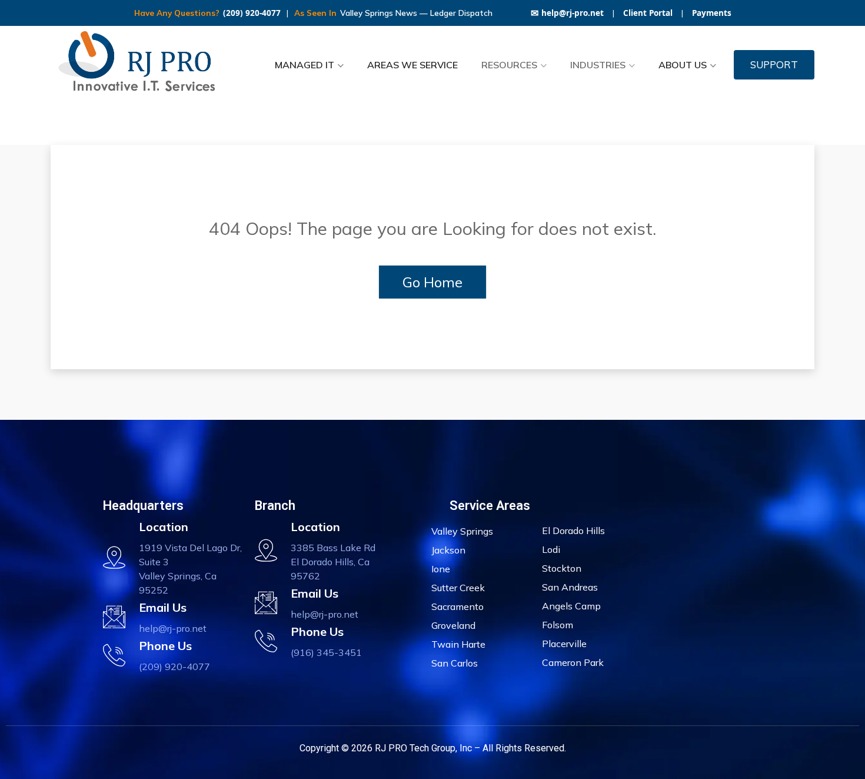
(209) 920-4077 (252, 13)
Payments (711, 13)
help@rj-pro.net (567, 13)
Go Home (432, 282)
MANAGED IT (304, 65)
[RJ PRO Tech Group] (141, 65)
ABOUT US (682, 65)
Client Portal (648, 13)
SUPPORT (774, 64)
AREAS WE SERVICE (412, 65)
